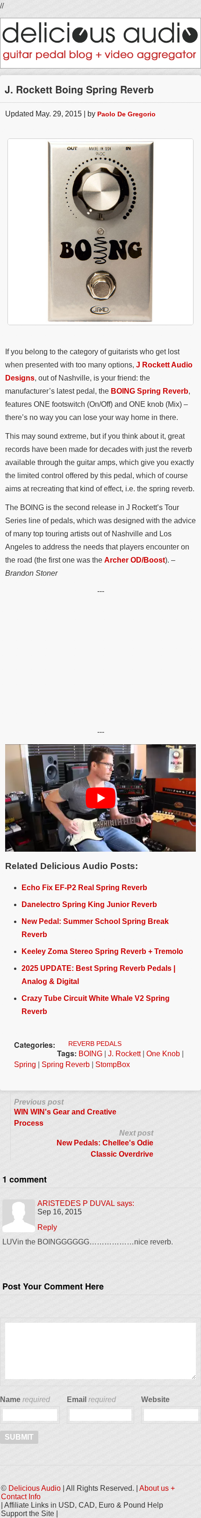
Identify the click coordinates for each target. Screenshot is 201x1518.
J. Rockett (124, 1054)
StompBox (112, 1064)
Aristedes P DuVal (76, 1203)
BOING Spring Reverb (149, 391)
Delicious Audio (34, 1488)
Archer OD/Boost (134, 560)
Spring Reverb (66, 1064)
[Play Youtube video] (100, 798)
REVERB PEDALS (95, 1043)
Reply (47, 1227)
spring (25, 1064)
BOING (90, 1054)
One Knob (163, 1054)
